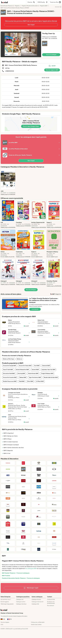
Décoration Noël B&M (9, 373)
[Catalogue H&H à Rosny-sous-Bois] (38, 463)
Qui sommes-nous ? (6, 599)
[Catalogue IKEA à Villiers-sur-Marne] (54, 463)
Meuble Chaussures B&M (9, 381)
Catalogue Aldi (35, 604)
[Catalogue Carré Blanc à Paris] (8, 480)
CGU (2, 624)
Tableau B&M (22, 377)
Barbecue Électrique (8, 359)
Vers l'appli (31, 24)
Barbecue (19, 359)
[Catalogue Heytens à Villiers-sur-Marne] (54, 537)
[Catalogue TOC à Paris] (38, 480)
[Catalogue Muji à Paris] (23, 531)
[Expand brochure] (21, 44)
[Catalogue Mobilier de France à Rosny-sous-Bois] (38, 549)
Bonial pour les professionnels (51, 602)
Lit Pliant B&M (40, 381)
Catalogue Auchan (36, 599)
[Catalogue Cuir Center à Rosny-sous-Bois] (23, 537)
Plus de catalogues (31, 289)
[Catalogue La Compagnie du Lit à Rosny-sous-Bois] (23, 524)
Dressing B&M (21, 373)
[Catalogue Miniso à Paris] (8, 524)
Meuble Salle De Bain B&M (51, 377)
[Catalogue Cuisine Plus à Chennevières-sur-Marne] (23, 480)
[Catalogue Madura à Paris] (54, 487)
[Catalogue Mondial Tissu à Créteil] (38, 504)
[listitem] (8, 182)
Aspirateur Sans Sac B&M (48, 369)
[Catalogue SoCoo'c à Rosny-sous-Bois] (54, 524)
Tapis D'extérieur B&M (35, 377)
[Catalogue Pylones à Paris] (8, 498)
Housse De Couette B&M (10, 377)
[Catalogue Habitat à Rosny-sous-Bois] (23, 543)
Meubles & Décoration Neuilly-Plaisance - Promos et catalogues (21, 578)
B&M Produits (6, 575)
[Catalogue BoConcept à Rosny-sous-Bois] (23, 475)
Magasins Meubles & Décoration (30, 5)
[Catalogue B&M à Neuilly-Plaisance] (23, 469)
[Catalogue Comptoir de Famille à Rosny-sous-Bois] (54, 531)
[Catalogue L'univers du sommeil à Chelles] (54, 543)
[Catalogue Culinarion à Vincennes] (38, 498)
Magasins (17, 5)
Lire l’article (35, 309)
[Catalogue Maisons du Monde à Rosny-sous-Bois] (38, 469)
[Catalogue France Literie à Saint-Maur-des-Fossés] (8, 510)
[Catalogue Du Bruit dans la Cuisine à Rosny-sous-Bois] (8, 517)
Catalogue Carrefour (21, 604)
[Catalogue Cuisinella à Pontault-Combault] (54, 480)
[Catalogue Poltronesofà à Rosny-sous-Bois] (23, 498)
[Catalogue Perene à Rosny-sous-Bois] (38, 510)
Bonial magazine (5, 601)
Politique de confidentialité (37, 622)
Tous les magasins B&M (52, 70)
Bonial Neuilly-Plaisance (7, 5)
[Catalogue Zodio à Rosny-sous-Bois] (38, 493)
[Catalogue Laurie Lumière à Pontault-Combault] (23, 510)
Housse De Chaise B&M (25, 365)
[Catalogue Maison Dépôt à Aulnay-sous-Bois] (8, 549)
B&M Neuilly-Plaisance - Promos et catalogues (15, 573)
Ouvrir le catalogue (51, 54)
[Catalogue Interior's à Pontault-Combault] (23, 504)
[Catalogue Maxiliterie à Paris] (38, 487)
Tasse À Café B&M (8, 369)
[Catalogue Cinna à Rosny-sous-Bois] (23, 549)
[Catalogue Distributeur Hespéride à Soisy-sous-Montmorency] (38, 543)
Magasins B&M (43, 5)
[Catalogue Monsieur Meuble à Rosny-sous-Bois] (54, 493)
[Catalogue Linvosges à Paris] (8, 531)
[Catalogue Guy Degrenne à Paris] (38, 517)
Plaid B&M (21, 381)
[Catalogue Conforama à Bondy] (8, 463)
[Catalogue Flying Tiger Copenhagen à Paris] (38, 475)
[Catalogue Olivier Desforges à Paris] (54, 498)
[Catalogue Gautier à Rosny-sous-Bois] (8, 469)
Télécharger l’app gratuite (7, 604)
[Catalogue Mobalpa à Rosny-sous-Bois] (54, 475)
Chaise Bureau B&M (33, 373)
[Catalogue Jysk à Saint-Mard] (8, 475)
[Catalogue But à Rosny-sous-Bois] (23, 463)
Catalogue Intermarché (37, 601)
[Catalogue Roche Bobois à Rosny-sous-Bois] (8, 537)
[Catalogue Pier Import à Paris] (8, 493)
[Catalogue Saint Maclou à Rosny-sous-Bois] (23, 487)
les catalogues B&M (31, 568)
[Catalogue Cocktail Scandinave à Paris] (54, 549)
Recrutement (50, 605)
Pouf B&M (37, 365)
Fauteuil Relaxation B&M (22, 369)
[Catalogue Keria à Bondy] (54, 510)
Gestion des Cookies (36, 624)
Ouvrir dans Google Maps (31, 126)
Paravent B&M (46, 365)
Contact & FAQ (51, 599)
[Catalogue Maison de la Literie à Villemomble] (38, 524)
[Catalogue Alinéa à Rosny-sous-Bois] (54, 504)
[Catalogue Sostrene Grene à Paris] (54, 469)
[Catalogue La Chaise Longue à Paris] (8, 543)
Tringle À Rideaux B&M (47, 373)
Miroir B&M (30, 381)
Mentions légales (5, 622)
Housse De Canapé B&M (9, 365)
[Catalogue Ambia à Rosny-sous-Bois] (8, 487)
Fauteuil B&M (35, 369)
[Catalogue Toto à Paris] (8, 504)
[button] (31, 44)
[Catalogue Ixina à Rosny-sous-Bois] (38, 531)
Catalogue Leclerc (20, 601)
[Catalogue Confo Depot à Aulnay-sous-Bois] (23, 493)
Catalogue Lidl (19, 599)
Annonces (57, 6)
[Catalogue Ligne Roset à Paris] (54, 517)
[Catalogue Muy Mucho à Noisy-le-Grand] (23, 517)
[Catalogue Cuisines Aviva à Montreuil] (38, 537)
